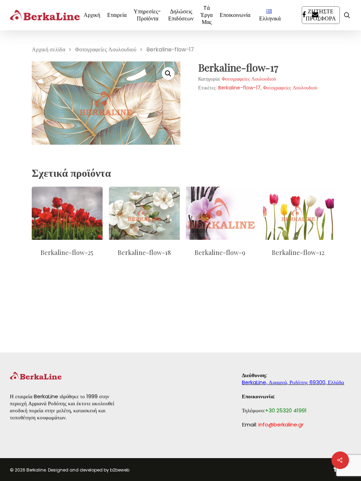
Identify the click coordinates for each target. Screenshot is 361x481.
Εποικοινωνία (235, 15)
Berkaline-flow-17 (239, 87)
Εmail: (273, 424)
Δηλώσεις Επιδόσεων (181, 15)
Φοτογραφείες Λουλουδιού (105, 49)
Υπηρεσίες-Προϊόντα (147, 15)
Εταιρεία (117, 15)
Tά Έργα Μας (207, 15)
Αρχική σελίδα (48, 49)
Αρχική (92, 15)
